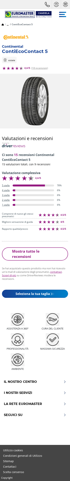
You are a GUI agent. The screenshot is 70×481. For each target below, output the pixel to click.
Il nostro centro (20, 381)
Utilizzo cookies (13, 450)
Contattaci (9, 466)
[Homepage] (3, 24)
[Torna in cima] (59, 472)
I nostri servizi (18, 392)
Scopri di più (9, 275)
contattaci (56, 272)
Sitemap (8, 461)
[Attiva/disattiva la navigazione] (62, 14)
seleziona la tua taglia (33, 294)
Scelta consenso (13, 472)
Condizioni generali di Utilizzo (22, 456)
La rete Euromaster (23, 404)
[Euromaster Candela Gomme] (26, 14)
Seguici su (13, 415)
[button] (8, 24)
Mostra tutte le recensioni (25, 254)
